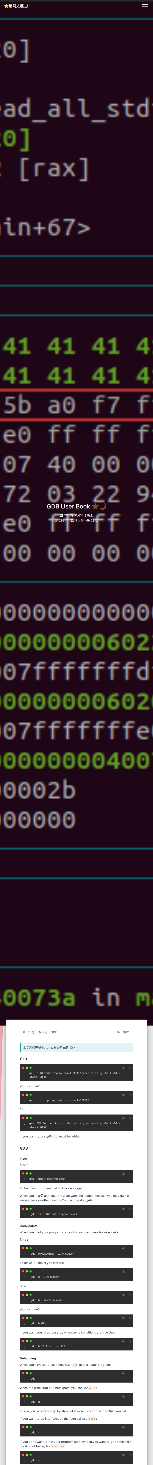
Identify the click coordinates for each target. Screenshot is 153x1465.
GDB (54, 1032)
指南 (31, 1032)
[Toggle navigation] (145, 6)
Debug (42, 1032)
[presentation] (23, 1086)
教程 (126, 1032)
